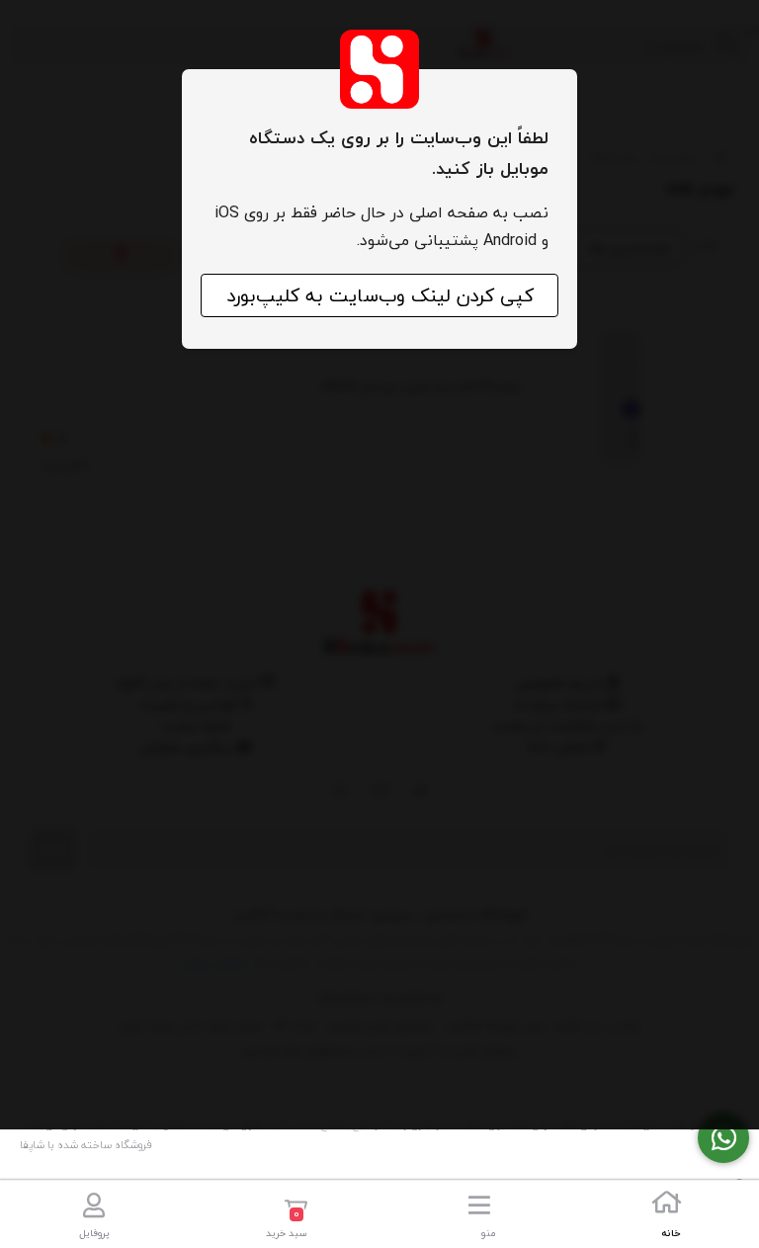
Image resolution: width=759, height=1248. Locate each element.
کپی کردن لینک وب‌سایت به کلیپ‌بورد (380, 295)
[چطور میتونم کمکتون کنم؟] (723, 1138)
